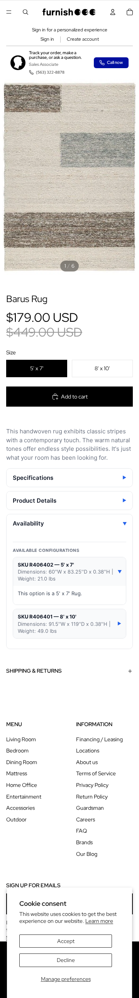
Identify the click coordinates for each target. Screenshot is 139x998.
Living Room (21, 739)
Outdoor (16, 819)
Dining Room (21, 762)
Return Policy (92, 796)
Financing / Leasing (99, 739)
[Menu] (9, 12)
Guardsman (90, 807)
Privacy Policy (92, 785)
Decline (66, 960)
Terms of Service (96, 773)
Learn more (99, 920)
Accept (66, 941)
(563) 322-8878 (50, 72)
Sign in (47, 39)
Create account (83, 39)
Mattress (16, 773)
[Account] (112, 12)
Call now (115, 62)
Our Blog (86, 853)
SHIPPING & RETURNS (34, 670)
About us (87, 762)
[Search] (25, 12)
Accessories (20, 807)
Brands (84, 842)
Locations (87, 750)
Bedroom (17, 750)
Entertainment (23, 796)
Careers (85, 819)
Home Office (21, 785)
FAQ (81, 830)
